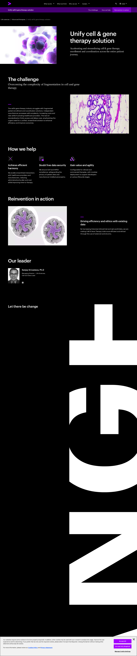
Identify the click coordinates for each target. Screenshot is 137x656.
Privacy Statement (46, 647)
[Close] (134, 639)
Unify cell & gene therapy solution (21, 10)
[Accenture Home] (14, 3)
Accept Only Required (122, 646)
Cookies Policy (33, 647)
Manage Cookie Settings (122, 651)
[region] (68, 646)
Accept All (122, 641)
